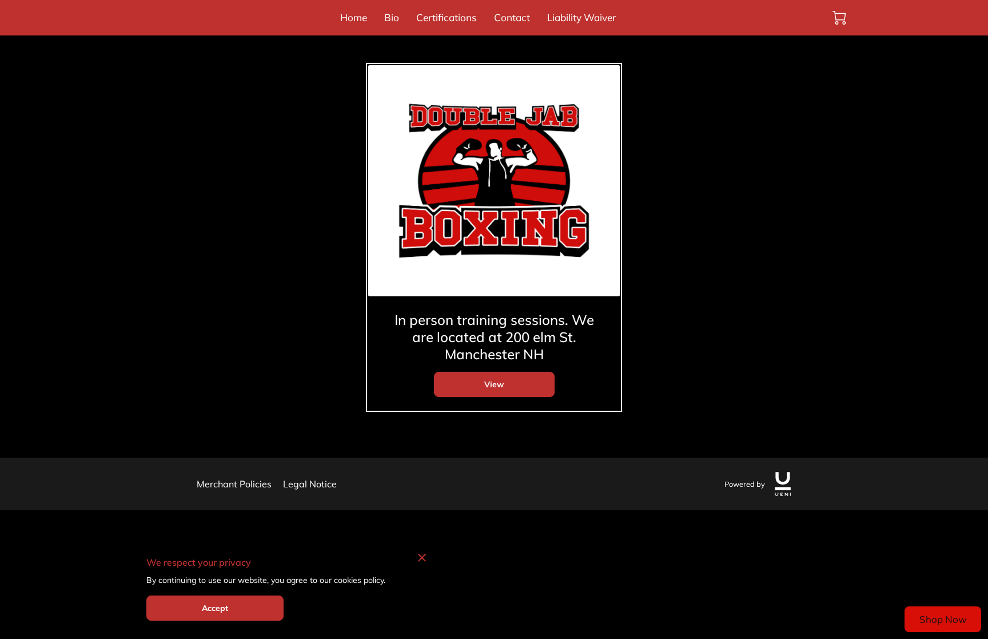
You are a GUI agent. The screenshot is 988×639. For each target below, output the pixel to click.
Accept (215, 608)
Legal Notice (310, 484)
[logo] (782, 484)
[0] (839, 18)
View (494, 384)
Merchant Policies (234, 484)
